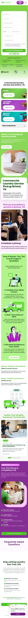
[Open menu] (26, 2)
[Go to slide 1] (9, 457)
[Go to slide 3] (18, 457)
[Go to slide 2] (14, 457)
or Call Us (14, 53)
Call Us (20, 2)
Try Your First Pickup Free (14, 51)
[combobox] (6, 31)
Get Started (6, 147)
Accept (18, 614)
